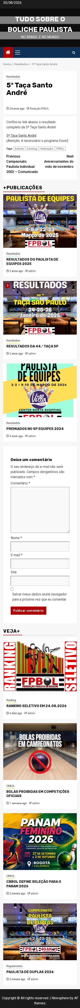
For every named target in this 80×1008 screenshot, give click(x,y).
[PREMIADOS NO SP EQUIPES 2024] (40, 390)
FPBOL (60, 148)
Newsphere (60, 998)
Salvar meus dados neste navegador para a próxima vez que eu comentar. (39, 596)
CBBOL (10, 785)
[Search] (73, 52)
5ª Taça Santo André (21, 136)
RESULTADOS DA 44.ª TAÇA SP (32, 346)
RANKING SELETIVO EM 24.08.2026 (36, 706)
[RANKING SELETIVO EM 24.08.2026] (40, 665)
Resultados (13, 76)
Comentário (20, 483)
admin (32, 271)
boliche (19, 148)
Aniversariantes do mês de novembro (59, 161)
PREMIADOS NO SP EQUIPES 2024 (35, 429)
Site (14, 572)
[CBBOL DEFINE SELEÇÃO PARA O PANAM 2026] (40, 841)
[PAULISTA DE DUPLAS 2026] (40, 931)
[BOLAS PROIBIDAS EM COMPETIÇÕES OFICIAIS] (40, 751)
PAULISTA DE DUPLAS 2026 (30, 972)
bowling (32, 148)
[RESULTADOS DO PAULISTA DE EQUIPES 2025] (40, 221)
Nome (16, 538)
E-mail (16, 555)
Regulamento (14, 966)
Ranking (11, 700)
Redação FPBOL (39, 108)
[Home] (8, 53)
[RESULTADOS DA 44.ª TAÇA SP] (40, 308)
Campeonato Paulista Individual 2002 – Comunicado (22, 164)
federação (46, 148)
